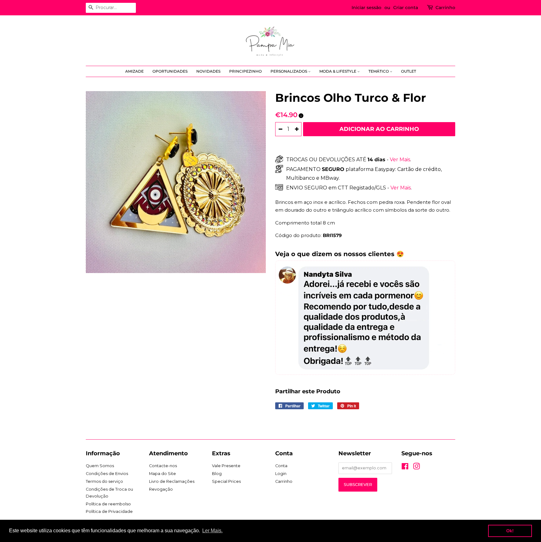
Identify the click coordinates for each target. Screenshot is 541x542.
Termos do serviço (104, 481)
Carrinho (445, 7)
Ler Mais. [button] (212, 530)
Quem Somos (100, 465)
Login (280, 473)
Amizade (134, 71)
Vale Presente (226, 465)
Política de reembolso (108, 504)
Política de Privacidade (109, 511)
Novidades (208, 71)
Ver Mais (399, 160)
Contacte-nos (163, 465)
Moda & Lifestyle (338, 71)
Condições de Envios (107, 473)
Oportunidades (170, 71)
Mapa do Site (162, 473)
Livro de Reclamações (171, 481)
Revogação (161, 489)
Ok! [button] (510, 530)
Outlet (408, 71)
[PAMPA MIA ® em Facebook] (405, 467)
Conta (281, 465)
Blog (217, 473)
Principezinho (245, 71)
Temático (379, 71)
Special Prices (226, 481)
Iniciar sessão (366, 7)
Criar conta (405, 7)
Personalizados (289, 71)
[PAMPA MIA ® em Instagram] (416, 467)
